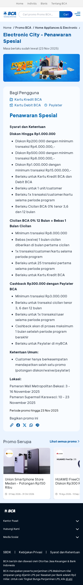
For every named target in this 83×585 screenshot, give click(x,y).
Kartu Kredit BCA (28, 99)
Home (19, 3)
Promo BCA (23, 28)
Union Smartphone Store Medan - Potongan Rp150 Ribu (25, 483)
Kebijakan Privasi (30, 552)
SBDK (7, 552)
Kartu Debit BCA (28, 105)
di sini (69, 579)
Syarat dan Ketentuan (65, 552)
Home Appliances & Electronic (56, 28)
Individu (32, 3)
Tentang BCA (59, 3)
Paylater (55, 105)
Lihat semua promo (63, 441)
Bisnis (44, 3)
